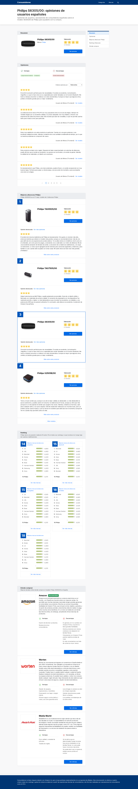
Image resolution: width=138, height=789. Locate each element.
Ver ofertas (73, 652)
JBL (25, 451)
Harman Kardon (29, 465)
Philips (44, 42)
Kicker (26, 543)
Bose (25, 462)
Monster (58, 471)
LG (25, 448)
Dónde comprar (94, 46)
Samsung (27, 468)
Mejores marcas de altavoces (35, 535)
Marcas (111, 2)
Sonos (26, 457)
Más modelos (51, 421)
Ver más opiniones (39, 229)
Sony (25, 471)
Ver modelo (78, 103)
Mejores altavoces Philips (97, 39)
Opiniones (92, 36)
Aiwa (25, 460)
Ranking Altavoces (94, 43)
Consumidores (24, 2)
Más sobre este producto (51, 254)
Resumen (92, 33)
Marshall (26, 454)
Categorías (101, 2)
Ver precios (73, 51)
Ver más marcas (35, 483)
